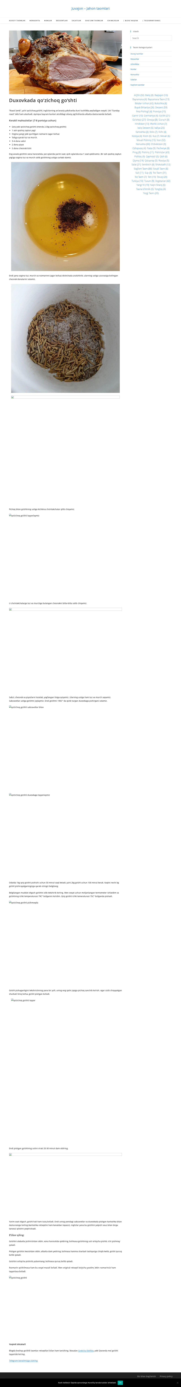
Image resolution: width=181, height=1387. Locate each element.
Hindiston (142, 123)
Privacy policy (166, 1376)
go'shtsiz (139, 119)
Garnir (137, 115)
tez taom (141, 176)
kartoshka (142, 131)
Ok (120, 1382)
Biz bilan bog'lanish (146, 1376)
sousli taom (160, 168)
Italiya (159, 127)
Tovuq (162, 176)
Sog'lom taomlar (137, 85)
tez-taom (159, 172)
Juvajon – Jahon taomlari (91, 8)
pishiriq (148, 152)
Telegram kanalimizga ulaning (23, 1360)
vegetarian (162, 181)
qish (163, 156)
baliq (149, 95)
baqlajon (161, 95)
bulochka (161, 103)
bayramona (139, 99)
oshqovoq (139, 148)
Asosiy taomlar (137, 53)
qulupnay (151, 160)
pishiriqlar (162, 152)
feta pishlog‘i (144, 111)
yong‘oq (160, 189)
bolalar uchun (144, 103)
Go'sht (164, 115)
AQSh (139, 95)
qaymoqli (152, 156)
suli (139, 172)
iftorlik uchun (158, 123)
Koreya (137, 136)
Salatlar (134, 79)
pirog (136, 152)
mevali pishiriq (146, 140)
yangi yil (143, 184)
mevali (165, 136)
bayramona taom (158, 99)
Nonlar (133, 69)
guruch (164, 119)
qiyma (138, 160)
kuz (156, 136)
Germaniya (151, 115)
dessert (161, 107)
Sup (148, 172)
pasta (151, 148)
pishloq (139, 156)
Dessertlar (135, 59)
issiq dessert (145, 127)
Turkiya (137, 181)
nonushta (143, 144)
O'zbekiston (158, 144)
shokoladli (162, 164)
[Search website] (169, 20)
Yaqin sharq (157, 184)
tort (152, 176)
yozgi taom (151, 193)
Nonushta (135, 74)
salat (136, 164)
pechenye (163, 148)
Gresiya (152, 119)
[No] (177, 1382)
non (161, 140)
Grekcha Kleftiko (86, 1350)
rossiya (164, 160)
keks (153, 131)
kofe (162, 131)
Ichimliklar (135, 64)
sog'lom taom (143, 168)
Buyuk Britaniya (144, 107)
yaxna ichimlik (145, 189)
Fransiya (159, 111)
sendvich (148, 164)
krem (147, 136)
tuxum (149, 181)
